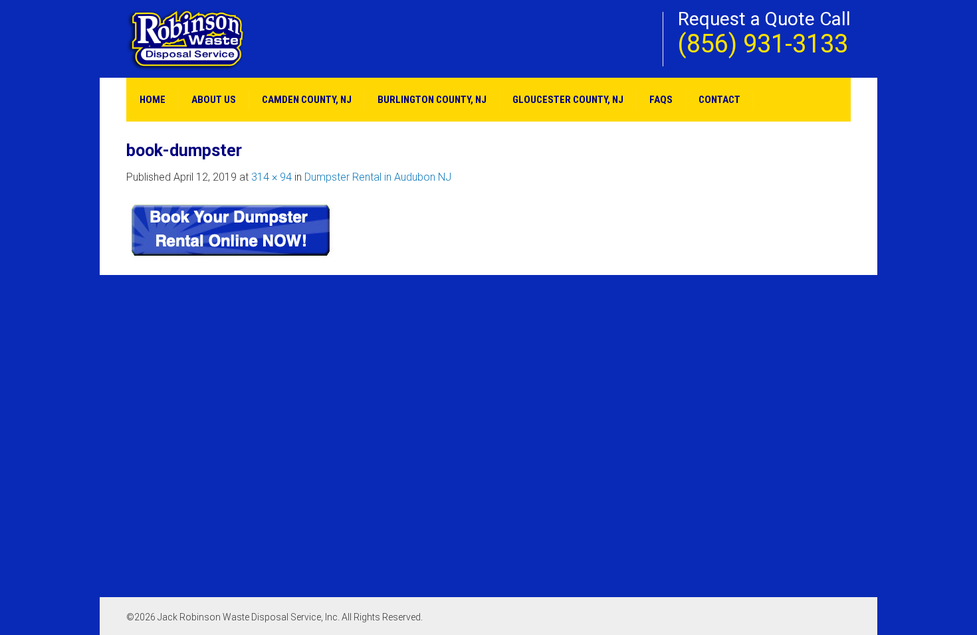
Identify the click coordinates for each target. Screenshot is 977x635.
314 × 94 (271, 177)
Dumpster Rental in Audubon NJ (377, 177)
